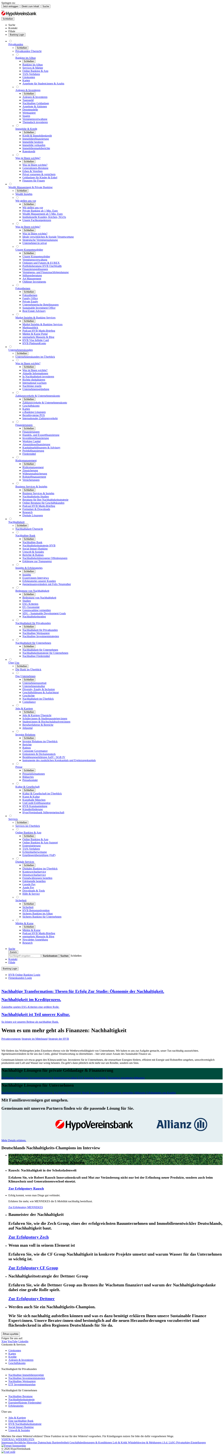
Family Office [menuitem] (30, 298)
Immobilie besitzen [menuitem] (32, 141)
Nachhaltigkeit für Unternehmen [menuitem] (33, 642)
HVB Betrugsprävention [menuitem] (36, 910)
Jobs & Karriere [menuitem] (24, 708)
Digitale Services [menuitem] (24, 861)
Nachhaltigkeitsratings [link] (40, 1092)
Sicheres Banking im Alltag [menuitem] (37, 913)
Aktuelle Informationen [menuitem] (35, 373)
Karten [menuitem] (26, 80)
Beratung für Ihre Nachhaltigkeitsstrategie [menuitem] (45, 499)
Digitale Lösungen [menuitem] (32, 515)
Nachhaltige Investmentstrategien (26, 1378)
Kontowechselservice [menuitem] (34, 871)
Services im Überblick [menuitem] (27, 825)
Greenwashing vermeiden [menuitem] (36, 610)
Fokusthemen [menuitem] (22, 288)
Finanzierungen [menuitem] (24, 424)
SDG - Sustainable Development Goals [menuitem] (44, 613)
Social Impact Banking (21, 1427)
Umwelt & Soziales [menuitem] (33, 551)
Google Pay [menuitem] (29, 884)
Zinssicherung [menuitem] (30, 470)
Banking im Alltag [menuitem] (25, 57)
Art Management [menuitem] (31, 278)
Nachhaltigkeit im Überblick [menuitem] (38, 698)
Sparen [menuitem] (26, 115)
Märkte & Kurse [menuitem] (24, 923)
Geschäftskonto (17, 1363)
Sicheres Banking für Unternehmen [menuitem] (41, 916)
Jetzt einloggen (10, 6)
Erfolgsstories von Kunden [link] (161, 1092)
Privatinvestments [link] (11, 1038)
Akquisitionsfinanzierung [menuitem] (36, 444)
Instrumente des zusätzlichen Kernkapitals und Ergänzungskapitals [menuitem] (59, 760)
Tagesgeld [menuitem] (28, 100)
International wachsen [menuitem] (34, 382)
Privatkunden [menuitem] (15, 44)
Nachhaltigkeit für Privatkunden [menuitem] (33, 623)
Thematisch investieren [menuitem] (35, 122)
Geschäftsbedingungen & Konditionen (91, 1442)
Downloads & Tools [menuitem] (33, 890)
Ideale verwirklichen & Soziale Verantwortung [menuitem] (48, 236)
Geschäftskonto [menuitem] (31, 405)
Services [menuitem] (13, 819)
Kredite (12, 1356)
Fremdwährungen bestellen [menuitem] (37, 878)
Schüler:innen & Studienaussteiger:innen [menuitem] (44, 718)
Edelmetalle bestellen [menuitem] (34, 881)
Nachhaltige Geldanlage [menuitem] (35, 103)
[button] (76, 955)
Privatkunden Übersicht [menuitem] (28, 51)
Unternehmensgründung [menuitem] (35, 389)
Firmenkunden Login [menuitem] (20, 977)
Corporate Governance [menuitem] (35, 750)
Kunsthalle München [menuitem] (34, 799)
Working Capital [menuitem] (31, 441)
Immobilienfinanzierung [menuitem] (35, 138)
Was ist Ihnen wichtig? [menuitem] (27, 158)
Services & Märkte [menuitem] (32, 67)
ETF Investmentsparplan (22, 1384)
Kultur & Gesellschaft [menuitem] (27, 786)
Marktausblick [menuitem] (30, 327)
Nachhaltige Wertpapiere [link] (15, 1077)
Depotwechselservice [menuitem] (34, 874)
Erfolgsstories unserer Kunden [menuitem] (39, 581)
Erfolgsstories (15, 1405)
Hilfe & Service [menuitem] (31, 893)
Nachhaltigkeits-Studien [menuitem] (35, 496)
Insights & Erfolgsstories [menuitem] (29, 567)
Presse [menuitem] (18, 766)
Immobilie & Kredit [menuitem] (26, 128)
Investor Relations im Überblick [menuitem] (40, 741)
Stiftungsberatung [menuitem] (32, 275)
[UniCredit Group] (8, 1451)
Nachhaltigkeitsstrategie (21, 1399)
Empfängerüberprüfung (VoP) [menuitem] (38, 855)
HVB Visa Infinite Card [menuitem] (35, 340)
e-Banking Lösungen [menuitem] (34, 412)
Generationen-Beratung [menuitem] (35, 168)
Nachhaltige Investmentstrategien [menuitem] (40, 636)
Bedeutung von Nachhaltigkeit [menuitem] (32, 590)
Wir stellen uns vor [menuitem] (25, 200)
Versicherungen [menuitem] (31, 479)
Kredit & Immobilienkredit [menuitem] (37, 135)
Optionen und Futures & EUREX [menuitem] (41, 262)
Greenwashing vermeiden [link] (119, 1092)
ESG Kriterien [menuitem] (30, 603)
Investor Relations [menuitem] (25, 734)
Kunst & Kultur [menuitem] (31, 796)
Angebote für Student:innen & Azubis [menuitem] (43, 83)
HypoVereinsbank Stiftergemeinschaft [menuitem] (43, 812)
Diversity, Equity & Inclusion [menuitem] (38, 689)
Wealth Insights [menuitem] (23, 194)
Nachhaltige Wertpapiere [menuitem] (36, 633)
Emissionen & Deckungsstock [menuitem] (39, 754)
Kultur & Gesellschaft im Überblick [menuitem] (42, 793)
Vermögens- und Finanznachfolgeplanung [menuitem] (45, 272)
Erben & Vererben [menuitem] (32, 171)
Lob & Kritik (120, 1442)
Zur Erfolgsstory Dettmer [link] (31, 1298)
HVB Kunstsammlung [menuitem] (34, 806)
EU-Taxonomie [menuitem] (31, 607)
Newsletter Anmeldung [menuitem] (35, 939)
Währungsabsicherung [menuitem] (34, 473)
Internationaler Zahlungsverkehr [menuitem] (40, 418)
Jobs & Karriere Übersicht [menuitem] (36, 715)
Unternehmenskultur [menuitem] (33, 686)
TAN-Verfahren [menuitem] (31, 74)
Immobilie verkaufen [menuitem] (33, 145)
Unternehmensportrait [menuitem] (34, 682)
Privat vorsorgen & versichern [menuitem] (38, 174)
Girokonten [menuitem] (28, 77)
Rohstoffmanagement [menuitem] (34, 476)
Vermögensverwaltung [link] (65, 1077)
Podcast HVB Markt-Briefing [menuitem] (38, 330)
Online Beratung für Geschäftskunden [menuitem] (43, 502)
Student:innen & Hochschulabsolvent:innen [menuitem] (46, 721)
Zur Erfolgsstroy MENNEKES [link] (25, 1207)
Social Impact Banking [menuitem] (35, 548)
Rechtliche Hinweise (26, 1442)
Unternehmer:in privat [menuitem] (34, 243)
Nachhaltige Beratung (20, 1396)
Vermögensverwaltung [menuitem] (34, 119)
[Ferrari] (13, 1445)
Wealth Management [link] (93, 1092)
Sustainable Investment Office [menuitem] (38, 307)
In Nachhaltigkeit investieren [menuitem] (38, 376)
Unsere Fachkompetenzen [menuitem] (36, 220)
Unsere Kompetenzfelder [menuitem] (29, 249)
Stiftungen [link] (139, 1077)
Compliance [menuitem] (29, 701)
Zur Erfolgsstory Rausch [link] (26, 1188)
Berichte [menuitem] (27, 744)
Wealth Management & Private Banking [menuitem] (30, 187)
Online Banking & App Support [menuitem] (40, 842)
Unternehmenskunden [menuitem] (20, 349)
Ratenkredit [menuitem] (28, 151)
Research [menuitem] (27, 512)
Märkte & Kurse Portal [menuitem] (35, 333)
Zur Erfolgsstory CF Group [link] (33, 1268)
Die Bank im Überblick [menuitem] (28, 669)
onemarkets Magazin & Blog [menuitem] (38, 337)
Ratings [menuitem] (26, 747)
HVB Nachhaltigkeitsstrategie (24, 1423)
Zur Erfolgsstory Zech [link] (28, 1237)
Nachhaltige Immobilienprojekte (26, 1374)
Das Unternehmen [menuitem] (25, 676)
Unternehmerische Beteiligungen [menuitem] (40, 304)
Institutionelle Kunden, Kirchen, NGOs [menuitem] (44, 217)
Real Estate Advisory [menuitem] (34, 310)
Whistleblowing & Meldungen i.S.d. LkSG (152, 1442)
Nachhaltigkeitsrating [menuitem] (34, 616)
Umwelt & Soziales (19, 1430)
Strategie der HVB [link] (58, 1038)
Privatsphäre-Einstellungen (191, 1442)
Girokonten (14, 1350)
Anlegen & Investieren (20, 1359)
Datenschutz (45, 1442)
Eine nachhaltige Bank (20, 1420)
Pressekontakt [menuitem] (30, 780)
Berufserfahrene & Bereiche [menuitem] (37, 724)
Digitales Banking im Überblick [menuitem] (40, 868)
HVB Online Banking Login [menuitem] (24, 974)
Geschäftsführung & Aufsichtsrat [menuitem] (40, 692)
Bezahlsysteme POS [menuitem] (33, 415)
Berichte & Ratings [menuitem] (33, 554)
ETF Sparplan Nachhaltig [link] (92, 1077)
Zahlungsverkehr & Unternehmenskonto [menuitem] (37, 395)
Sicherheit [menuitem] (20, 900)
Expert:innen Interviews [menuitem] (35, 577)
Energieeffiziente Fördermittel (24, 1402)
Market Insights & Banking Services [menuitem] (35, 317)
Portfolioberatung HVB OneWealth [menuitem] (42, 265)
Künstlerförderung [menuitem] (32, 809)
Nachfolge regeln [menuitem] (31, 385)
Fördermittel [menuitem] (29, 453)
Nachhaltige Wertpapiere (22, 1381)
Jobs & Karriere (17, 1417)
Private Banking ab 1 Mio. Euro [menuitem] (40, 210)
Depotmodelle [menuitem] (30, 109)
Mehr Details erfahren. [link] (13, 1140)
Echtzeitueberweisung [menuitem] (34, 851)
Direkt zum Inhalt (30, 6)
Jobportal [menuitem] (27, 727)
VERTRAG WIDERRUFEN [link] (17, 1439)
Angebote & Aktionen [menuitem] (34, 106)
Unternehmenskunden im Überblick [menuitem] (35, 356)
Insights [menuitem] (26, 574)
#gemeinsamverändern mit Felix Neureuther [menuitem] (46, 584)
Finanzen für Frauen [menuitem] (33, 180)
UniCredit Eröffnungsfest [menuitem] (36, 802)
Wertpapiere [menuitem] (29, 112)
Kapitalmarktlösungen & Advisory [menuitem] (41, 447)
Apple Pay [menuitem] (28, 887)
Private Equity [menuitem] (30, 301)
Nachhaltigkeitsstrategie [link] (14, 1092)
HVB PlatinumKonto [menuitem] (34, 343)
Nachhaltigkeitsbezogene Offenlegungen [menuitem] (44, 558)
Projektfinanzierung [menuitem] (33, 450)
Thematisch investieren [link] (120, 1077)
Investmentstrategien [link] (40, 1077)
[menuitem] (11, 24)
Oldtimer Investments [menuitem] (34, 281)
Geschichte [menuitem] (28, 695)
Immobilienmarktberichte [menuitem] (36, 148)
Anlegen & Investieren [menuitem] (27, 90)
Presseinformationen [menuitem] (33, 773)
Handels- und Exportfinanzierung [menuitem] (40, 434)
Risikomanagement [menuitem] (26, 460)
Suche (46, 6)
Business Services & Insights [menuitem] (31, 486)
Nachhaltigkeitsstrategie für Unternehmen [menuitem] (45, 652)
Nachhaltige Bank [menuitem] (25, 535)
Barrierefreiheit (60, 1442)
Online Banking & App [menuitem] (35, 70)
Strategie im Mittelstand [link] (35, 1038)
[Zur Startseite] (18, 15)
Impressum (7, 1442)
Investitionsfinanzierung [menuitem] (35, 438)
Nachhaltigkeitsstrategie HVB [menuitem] (38, 545)
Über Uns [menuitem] (13, 662)
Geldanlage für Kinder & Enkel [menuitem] (39, 177)
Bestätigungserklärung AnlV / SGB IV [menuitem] (43, 757)
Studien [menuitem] (26, 600)
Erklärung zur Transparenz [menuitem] (37, 561)
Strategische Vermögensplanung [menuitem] (40, 239)
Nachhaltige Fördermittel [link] (67, 1092)
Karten (12, 1353)
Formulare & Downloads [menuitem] (36, 509)
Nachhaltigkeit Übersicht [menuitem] (29, 528)
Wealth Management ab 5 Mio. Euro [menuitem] (42, 213)
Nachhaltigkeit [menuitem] (16, 522)
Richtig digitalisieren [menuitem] (33, 379)
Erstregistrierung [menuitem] (31, 845)
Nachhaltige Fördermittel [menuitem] (36, 656)
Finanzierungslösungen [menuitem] (35, 269)
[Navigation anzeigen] (2, 10)
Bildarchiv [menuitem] (28, 776)
